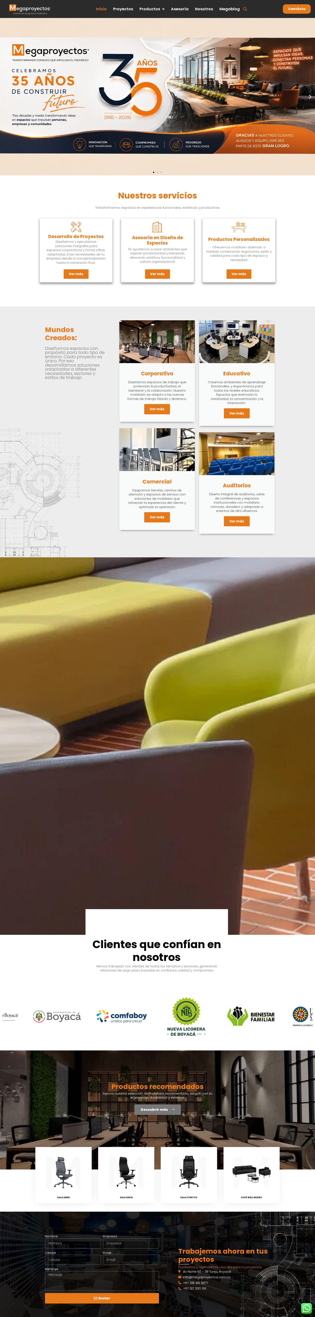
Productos (150, 9)
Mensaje (51, 1269)
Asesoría (180, 9)
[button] (5, 96)
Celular (50, 1253)
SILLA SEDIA (126, 1197)
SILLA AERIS (63, 1197)
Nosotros (204, 9)
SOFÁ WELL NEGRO (251, 1197)
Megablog (229, 9)
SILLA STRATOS (188, 1197)
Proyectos (123, 9)
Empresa (110, 1236)
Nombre (51, 1236)
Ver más (157, 409)
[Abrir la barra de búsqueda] (245, 8)
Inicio (101, 9)
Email (107, 1253)
